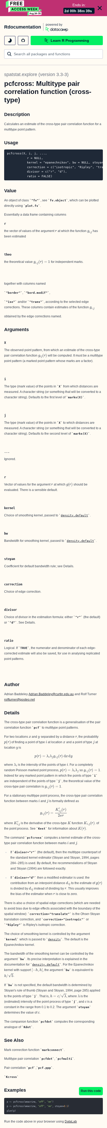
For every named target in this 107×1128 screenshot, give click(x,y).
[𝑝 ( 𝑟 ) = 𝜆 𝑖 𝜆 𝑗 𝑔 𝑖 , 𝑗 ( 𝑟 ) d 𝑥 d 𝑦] (53, 756)
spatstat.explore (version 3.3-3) (36, 74)
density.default (74, 515)
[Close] (100, 8)
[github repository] (23, 40)
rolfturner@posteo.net (19, 699)
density (54, 939)
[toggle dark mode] (10, 40)
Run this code (91, 1091)
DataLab (71, 1121)
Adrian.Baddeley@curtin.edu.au (51, 694)
